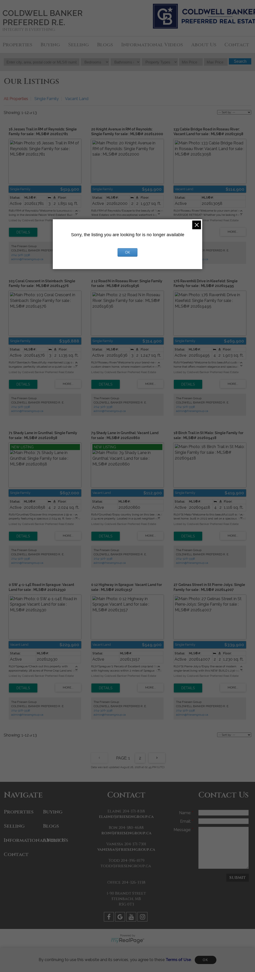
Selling (78, 44)
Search (240, 61)
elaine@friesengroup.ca (126, 816)
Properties (17, 44)
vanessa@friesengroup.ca (126, 849)
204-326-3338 (20, 255)
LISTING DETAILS (23, 232)
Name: (185, 812)
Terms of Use (178, 959)
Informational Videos (152, 44)
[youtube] (131, 917)
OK (205, 960)
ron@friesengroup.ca (126, 833)
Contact (236, 44)
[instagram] (143, 917)
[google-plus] (120, 917)
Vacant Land (76, 98)
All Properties (16, 98)
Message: (183, 829)
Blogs (105, 44)
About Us (203, 44)
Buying (50, 44)
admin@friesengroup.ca (27, 259)
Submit (237, 877)
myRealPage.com (127, 940)
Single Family (46, 98)
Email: (186, 821)
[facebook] (109, 917)
